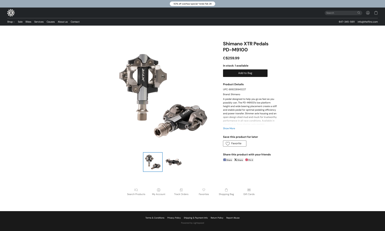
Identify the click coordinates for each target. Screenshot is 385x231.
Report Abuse (233, 217)
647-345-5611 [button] (347, 21)
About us (63, 21)
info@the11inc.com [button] (368, 21)
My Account (158, 194)
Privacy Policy (174, 217)
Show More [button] (229, 128)
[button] (192, 4)
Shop (10, 21)
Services (39, 21)
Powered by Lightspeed (192, 223)
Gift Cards (249, 194)
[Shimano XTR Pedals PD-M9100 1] (173, 162)
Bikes (28, 21)
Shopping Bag (226, 194)
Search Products (136, 194)
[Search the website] (359, 13)
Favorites (204, 194)
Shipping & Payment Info (196, 217)
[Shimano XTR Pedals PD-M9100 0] (153, 162)
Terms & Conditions (154, 217)
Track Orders (181, 194)
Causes (51, 21)
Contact (75, 21)
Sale (20, 21)
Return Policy (217, 217)
